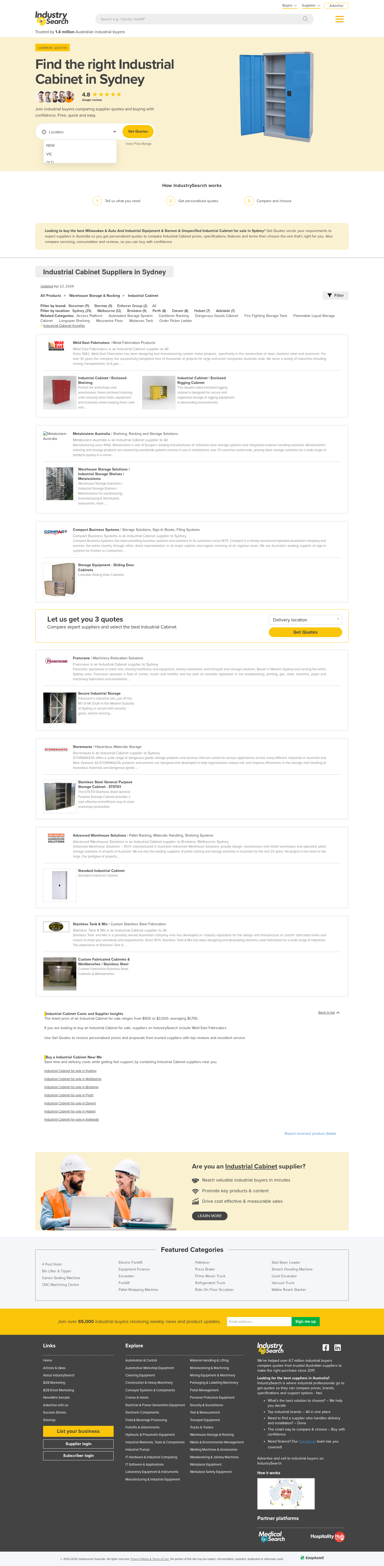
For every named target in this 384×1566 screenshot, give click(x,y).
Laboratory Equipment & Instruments (151, 1472)
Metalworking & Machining (209, 1368)
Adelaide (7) (225, 311)
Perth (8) (159, 311)
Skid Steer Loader (286, 1262)
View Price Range (139, 144)
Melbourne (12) (109, 311)
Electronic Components (142, 1412)
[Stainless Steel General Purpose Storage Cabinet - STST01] (92, 777)
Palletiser (202, 1262)
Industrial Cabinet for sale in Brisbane (71, 1087)
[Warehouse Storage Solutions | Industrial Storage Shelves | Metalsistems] (92, 464)
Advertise (336, 6)
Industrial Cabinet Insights (64, 326)
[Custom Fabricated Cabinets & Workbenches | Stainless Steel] (92, 954)
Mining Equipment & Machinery (212, 1375)
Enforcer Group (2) (132, 306)
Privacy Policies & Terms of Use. (150, 1559)
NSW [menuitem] (50, 145)
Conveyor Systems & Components (150, 1390)
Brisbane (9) (136, 311)
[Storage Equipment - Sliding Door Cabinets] (92, 560)
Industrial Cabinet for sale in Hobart (70, 1111)
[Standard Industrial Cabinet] (92, 866)
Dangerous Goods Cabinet (216, 316)
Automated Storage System (131, 316)
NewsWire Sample (56, 1397)
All (154, 306)
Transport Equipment (205, 1420)
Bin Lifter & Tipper (56, 1271)
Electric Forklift (130, 1262)
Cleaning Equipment (140, 1375)
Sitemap (49, 1420)
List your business (78, 1431)
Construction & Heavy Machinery (149, 1383)
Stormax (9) (103, 306)
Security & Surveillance (206, 1405)
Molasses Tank (141, 321)
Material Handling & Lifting (209, 1360)
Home (47, 1360)
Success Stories (54, 1412)
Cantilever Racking (174, 316)
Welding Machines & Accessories (213, 1450)
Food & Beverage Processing (146, 1420)
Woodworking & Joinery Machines (214, 1457)
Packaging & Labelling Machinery (214, 1383)
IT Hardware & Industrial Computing (151, 1457)
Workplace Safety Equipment (211, 1472)
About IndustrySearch (58, 1375)
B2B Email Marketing (58, 1390)
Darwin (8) (180, 311)
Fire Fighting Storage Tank (266, 316)
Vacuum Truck (283, 1283)
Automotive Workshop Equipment (149, 1368)
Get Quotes (138, 131)
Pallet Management (204, 1390)
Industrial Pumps (137, 1450)
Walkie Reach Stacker (289, 1289)
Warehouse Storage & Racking (94, 295)
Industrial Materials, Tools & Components (155, 1442)
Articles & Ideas (54, 1368)
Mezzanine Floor (109, 321)
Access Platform (89, 316)
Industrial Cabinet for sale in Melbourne (72, 1079)
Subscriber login (78, 1455)
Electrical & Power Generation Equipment (155, 1405)
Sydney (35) (81, 311)
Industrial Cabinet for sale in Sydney (70, 1071)
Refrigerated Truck (210, 1283)
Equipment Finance (134, 1269)
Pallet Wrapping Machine (138, 1289)
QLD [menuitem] (50, 162)
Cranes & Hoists (137, 1397)
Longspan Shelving (74, 321)
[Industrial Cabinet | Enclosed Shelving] (92, 373)
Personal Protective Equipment (212, 1397)
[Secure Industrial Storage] (92, 688)
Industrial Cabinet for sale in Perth (69, 1095)
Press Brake (205, 1269)
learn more (210, 1215)
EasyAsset (307, 1441)
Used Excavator (284, 1276)
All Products (50, 295)
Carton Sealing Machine (61, 1278)
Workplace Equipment (206, 1464)
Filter (339, 295)
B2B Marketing (54, 1383)
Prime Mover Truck (210, 1276)
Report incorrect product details (310, 1133)
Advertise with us (55, 1405)
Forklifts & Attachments (142, 1427)
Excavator (126, 1276)
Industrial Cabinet (143, 295)
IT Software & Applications (144, 1464)
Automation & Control (141, 1360)
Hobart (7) (202, 311)
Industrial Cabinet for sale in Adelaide (71, 1119)
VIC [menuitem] (49, 154)
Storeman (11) (78, 306)
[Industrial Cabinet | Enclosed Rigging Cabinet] (191, 373)
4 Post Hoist (52, 1264)
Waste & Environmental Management (217, 1442)
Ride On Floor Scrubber (214, 1289)
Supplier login (78, 1443)
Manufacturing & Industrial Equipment (152, 1479)
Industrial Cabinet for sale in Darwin (70, 1103)
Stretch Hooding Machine (292, 1269)
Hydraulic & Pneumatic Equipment (150, 1435)
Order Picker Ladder (175, 321)
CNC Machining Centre (60, 1285)
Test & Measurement (205, 1412)
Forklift (124, 1283)
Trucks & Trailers (201, 1427)
